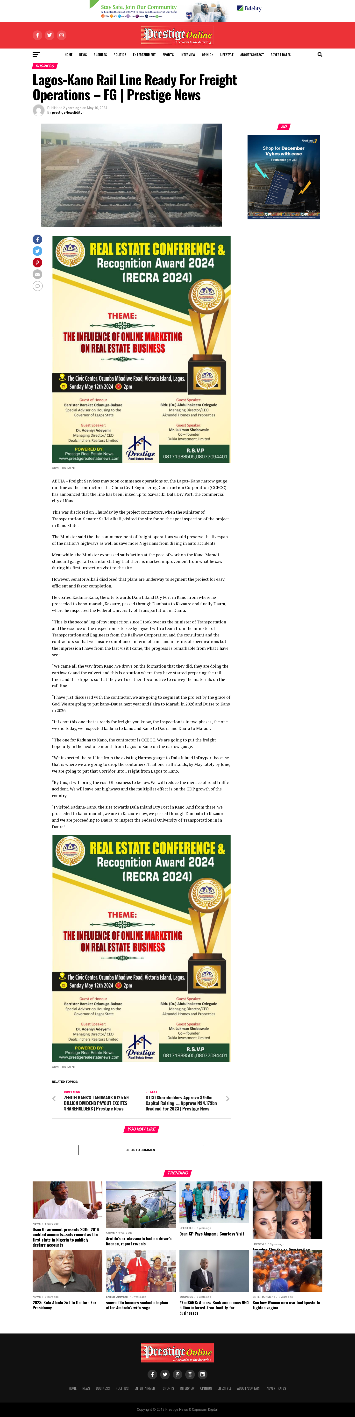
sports (168, 54)
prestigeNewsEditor (68, 112)
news (83, 54)
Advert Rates (281, 54)
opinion (207, 54)
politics (120, 54)
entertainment (144, 54)
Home (68, 54)
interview (187, 54)
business (100, 54)
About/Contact (252, 54)
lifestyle (227, 54)
